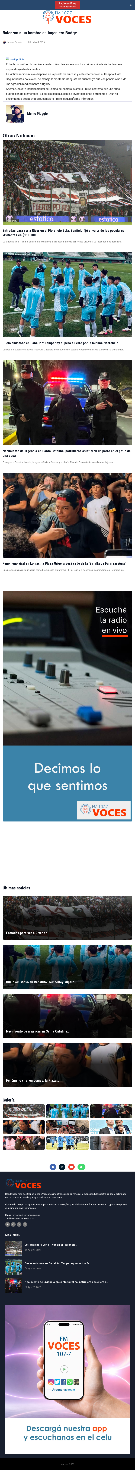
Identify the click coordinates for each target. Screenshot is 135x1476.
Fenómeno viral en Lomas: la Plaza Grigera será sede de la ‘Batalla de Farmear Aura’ (64, 563)
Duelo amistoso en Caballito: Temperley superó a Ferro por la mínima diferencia (60, 343)
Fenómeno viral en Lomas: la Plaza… (32, 1080)
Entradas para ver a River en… (28, 933)
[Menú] (4, 16)
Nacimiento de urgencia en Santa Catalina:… (38, 1031)
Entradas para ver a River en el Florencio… (51, 1244)
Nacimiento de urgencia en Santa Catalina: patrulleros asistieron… (66, 1282)
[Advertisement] (67, 850)
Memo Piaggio (15, 42)
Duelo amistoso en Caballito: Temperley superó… (41, 982)
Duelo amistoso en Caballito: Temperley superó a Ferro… (60, 1263)
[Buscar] (131, 5)
